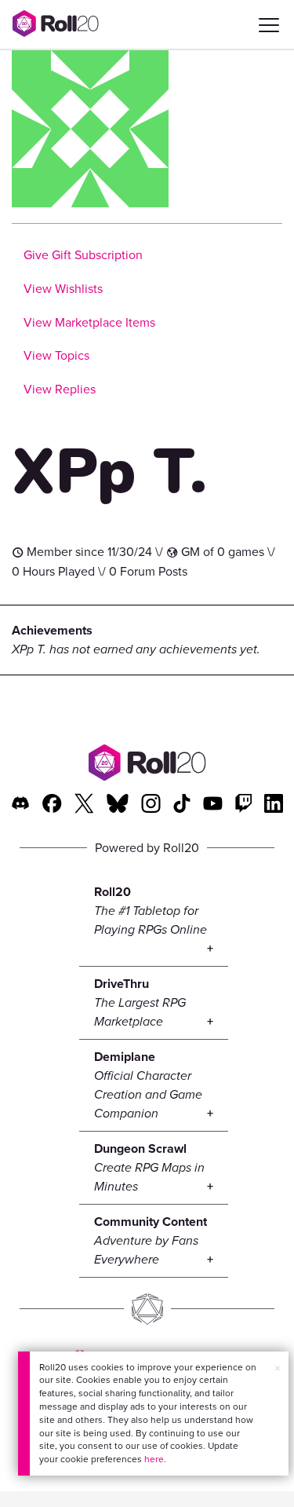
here (154, 1459)
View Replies (60, 389)
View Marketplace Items (89, 322)
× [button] (277, 1368)
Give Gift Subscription (83, 255)
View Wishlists (63, 289)
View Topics (56, 355)
